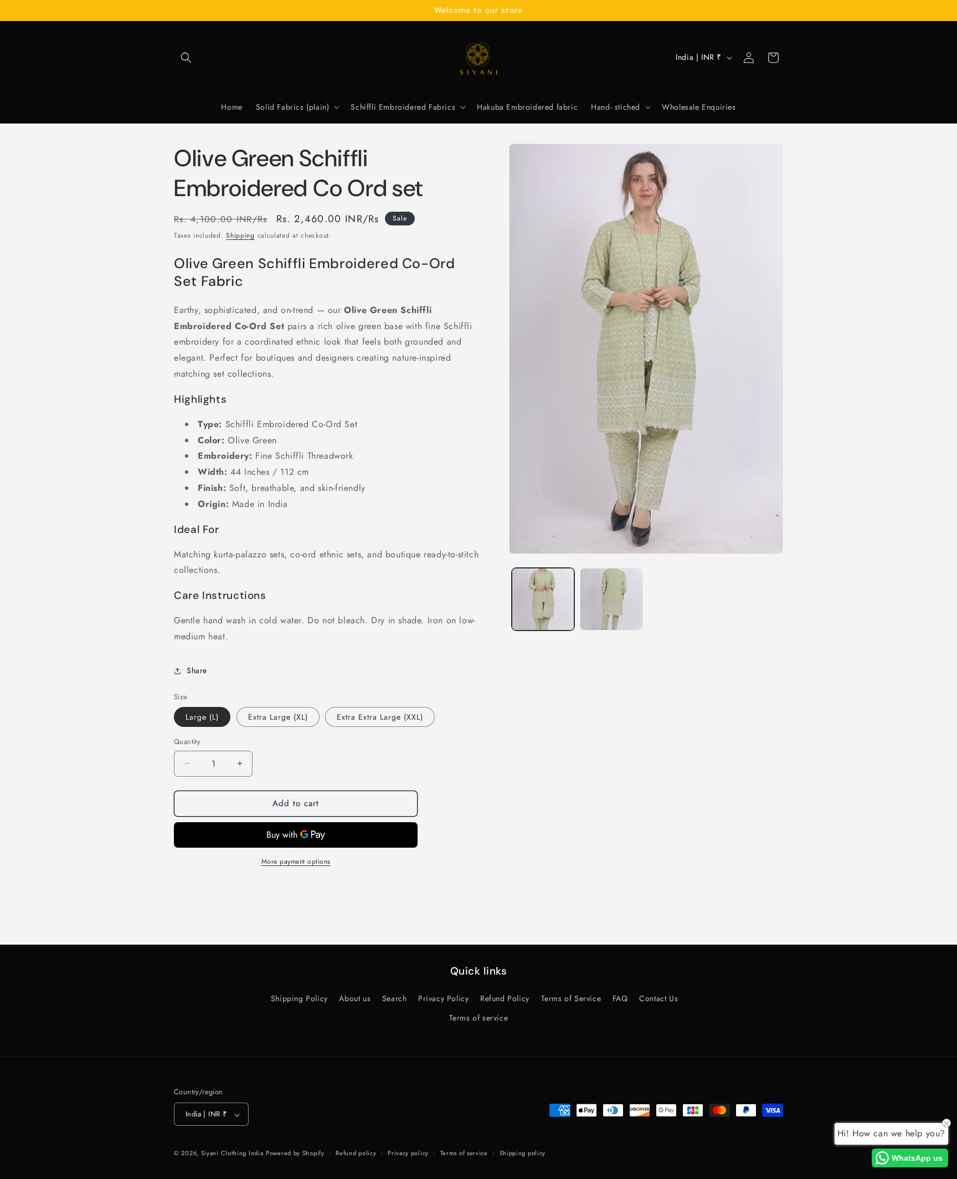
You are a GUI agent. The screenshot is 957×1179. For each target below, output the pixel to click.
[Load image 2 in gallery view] (611, 599)
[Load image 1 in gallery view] (543, 599)
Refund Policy (504, 998)
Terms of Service (571, 998)
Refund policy (356, 1153)
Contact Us (658, 998)
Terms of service (478, 1018)
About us (355, 998)
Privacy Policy (443, 998)
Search (394, 998)
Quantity (187, 741)
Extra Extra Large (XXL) (380, 716)
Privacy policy (408, 1153)
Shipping (240, 235)
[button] (186, 57)
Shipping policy (523, 1153)
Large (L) (202, 716)
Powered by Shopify (295, 1153)
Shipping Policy (299, 998)
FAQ (620, 998)
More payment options (296, 862)
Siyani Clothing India (232, 1153)
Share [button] (197, 670)
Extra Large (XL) (278, 716)
